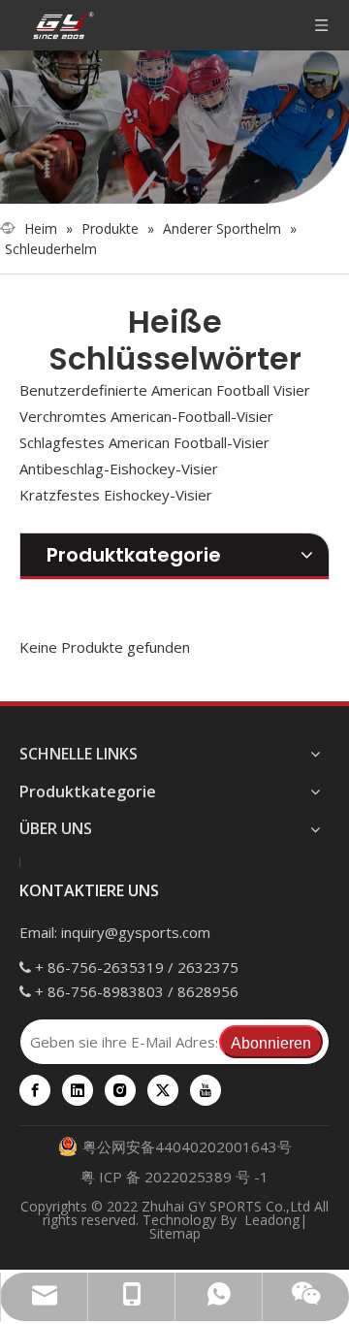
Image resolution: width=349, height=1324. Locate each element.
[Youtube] (205, 1090)
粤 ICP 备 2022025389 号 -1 (174, 1176)
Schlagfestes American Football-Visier (144, 442)
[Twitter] (162, 1090)
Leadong (272, 1220)
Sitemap (175, 1233)
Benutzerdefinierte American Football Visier (164, 390)
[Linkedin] (77, 1090)
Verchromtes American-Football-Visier (146, 416)
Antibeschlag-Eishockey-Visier (118, 468)
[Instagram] (120, 1090)
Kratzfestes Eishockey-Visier (115, 494)
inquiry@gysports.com (135, 932)
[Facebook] (34, 1090)
